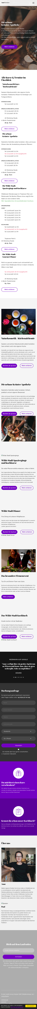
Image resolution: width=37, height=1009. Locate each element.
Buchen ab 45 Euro (9, 365)
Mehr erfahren (9, 47)
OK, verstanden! (30, 1006)
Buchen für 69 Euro (9, 532)
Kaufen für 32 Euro (9, 636)
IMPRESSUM (4, 1000)
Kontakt (3, 1002)
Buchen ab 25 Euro (9, 488)
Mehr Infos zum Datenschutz (17, 1007)
